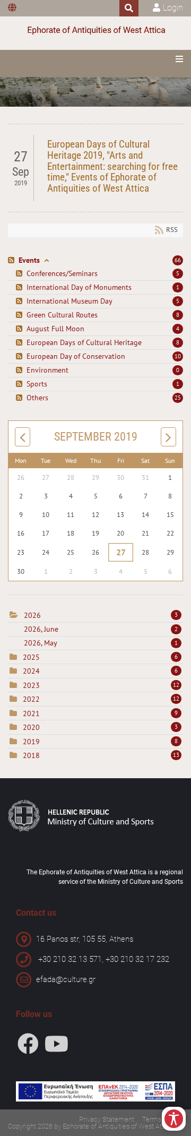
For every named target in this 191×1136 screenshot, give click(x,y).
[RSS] (12, 260)
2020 (31, 727)
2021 (31, 713)
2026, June (101, 629)
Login (173, 8)
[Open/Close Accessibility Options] (173, 1118)
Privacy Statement (106, 1119)
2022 (31, 699)
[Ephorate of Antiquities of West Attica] (95, 30)
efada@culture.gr (66, 979)
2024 (31, 671)
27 (120, 552)
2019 (31, 741)
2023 (31, 685)
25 (178, 397)
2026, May (101, 643)
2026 (32, 615)
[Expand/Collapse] (46, 260)
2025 (31, 657)
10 (178, 356)
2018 (31, 755)
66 (178, 260)
